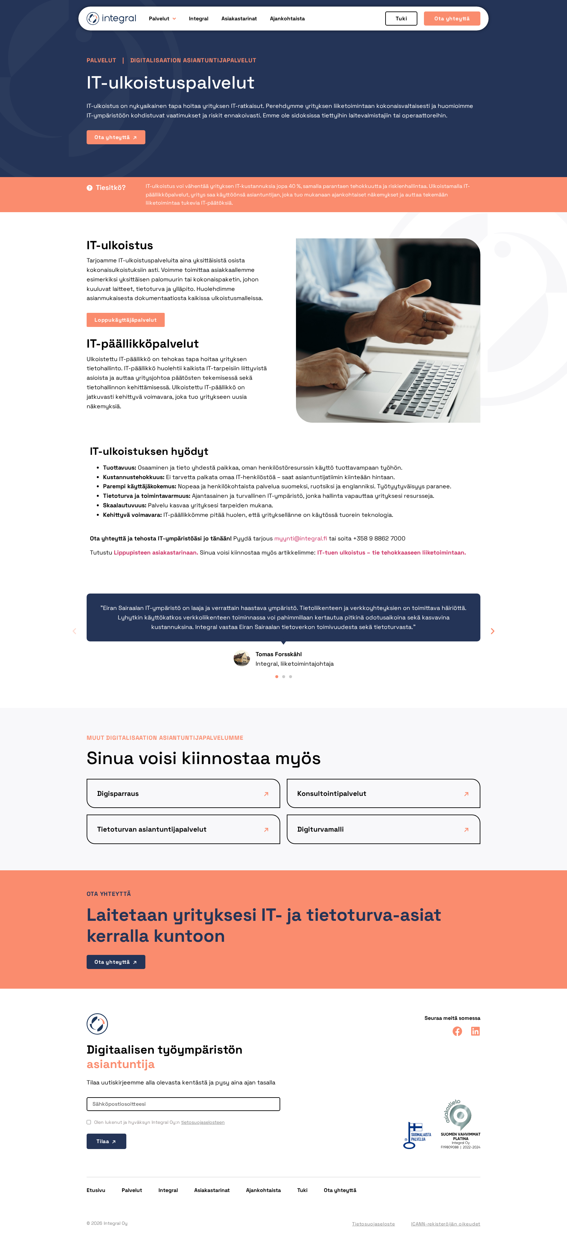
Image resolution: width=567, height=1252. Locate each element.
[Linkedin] (475, 1031)
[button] (74, 631)
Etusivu (96, 1190)
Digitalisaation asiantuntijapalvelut (193, 60)
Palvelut (159, 18)
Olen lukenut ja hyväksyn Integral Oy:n (159, 1122)
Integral (198, 18)
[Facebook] (457, 1031)
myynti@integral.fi (300, 538)
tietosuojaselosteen (203, 1122)
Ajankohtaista (287, 18)
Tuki (302, 1190)
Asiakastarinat (239, 18)
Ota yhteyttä (340, 1190)
